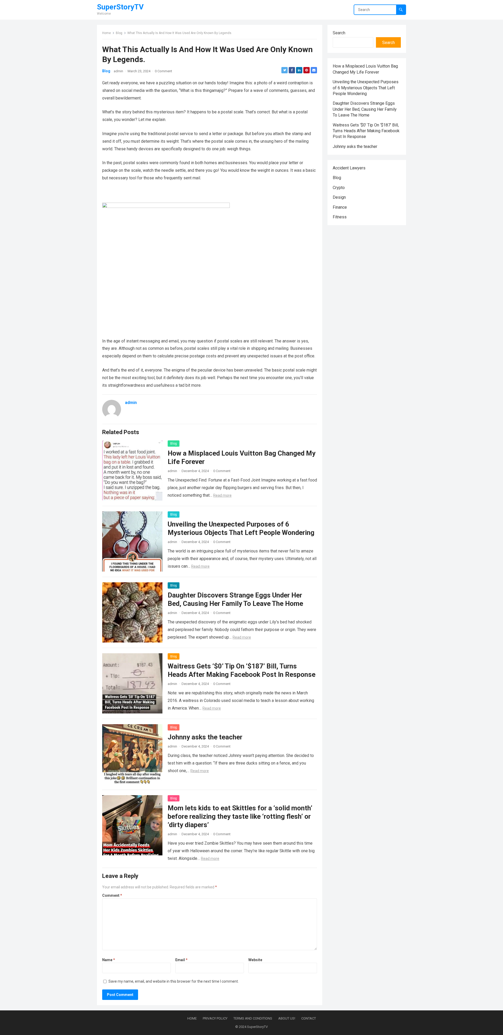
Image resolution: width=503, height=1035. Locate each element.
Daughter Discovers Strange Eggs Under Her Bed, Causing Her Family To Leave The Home (365, 109)
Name (108, 960)
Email (181, 960)
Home (106, 33)
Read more (222, 495)
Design (339, 197)
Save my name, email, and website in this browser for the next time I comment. (173, 981)
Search (339, 32)
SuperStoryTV (120, 7)
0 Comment (163, 71)
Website (255, 960)
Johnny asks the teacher (205, 737)
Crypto (339, 187)
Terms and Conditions (252, 1018)
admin (118, 71)
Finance (340, 207)
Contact (308, 1018)
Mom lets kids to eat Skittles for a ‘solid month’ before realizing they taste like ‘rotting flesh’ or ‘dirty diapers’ (240, 816)
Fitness (340, 216)
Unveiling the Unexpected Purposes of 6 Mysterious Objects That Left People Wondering (365, 87)
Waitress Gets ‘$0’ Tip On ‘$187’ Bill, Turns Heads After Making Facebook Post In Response (366, 131)
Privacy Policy (215, 1018)
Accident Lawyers (349, 167)
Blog (119, 33)
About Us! (286, 1018)
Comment (112, 895)
